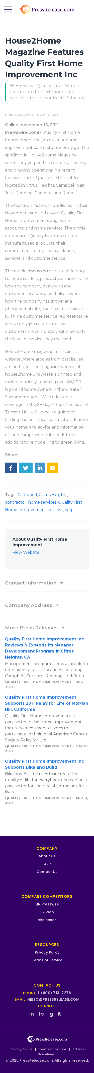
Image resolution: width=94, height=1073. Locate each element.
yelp (69, 509)
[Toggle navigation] (8, 10)
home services (42, 502)
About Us (47, 856)
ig (50, 1013)
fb (41, 1013)
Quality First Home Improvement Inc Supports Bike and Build (44, 764)
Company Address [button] (29, 605)
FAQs (47, 863)
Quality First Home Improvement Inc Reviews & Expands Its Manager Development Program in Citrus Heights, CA (44, 648)
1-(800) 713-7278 (54, 992)
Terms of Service (47, 960)
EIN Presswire (47, 904)
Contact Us (47, 871)
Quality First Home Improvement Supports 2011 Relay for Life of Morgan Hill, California (46, 703)
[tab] (47, 582)
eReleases (47, 919)
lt (59, 1013)
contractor (15, 502)
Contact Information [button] (31, 583)
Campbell (27, 494)
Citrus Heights (53, 494)
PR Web (47, 912)
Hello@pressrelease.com (53, 999)
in (31, 1013)
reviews (55, 509)
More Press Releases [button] (32, 628)
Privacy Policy (47, 952)
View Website (26, 552)
